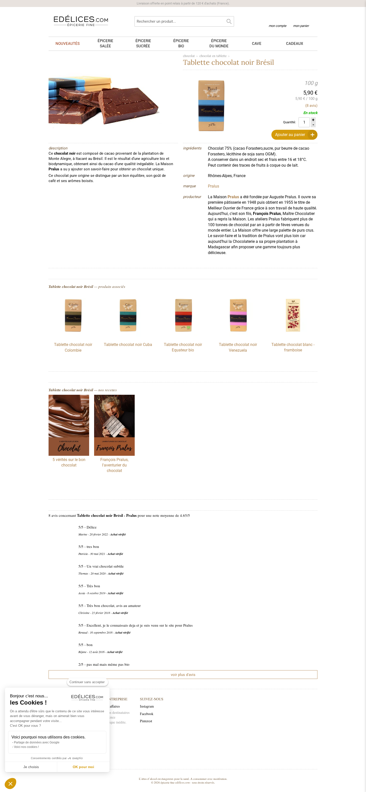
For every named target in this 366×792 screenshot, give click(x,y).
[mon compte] (277, 19)
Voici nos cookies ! (26, 747)
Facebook (146, 713)
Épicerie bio (181, 43)
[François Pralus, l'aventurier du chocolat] (114, 426)
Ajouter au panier (290, 134)
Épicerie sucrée (143, 43)
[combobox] (184, 21)
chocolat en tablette (213, 55)
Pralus (233, 197)
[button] (10, 784)
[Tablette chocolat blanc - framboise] (293, 335)
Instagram (147, 706)
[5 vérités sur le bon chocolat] (69, 426)
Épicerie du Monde (219, 43)
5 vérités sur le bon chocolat (69, 462)
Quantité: (289, 122)
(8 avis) (311, 105)
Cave (256, 43)
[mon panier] (301, 20)
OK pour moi (83, 767)
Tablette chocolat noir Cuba (128, 344)
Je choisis (31, 767)
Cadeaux (294, 43)
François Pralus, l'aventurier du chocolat (114, 465)
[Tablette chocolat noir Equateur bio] (183, 335)
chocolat (189, 55)
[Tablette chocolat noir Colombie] (73, 335)
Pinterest (146, 721)
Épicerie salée (105, 43)
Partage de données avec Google (37, 742)
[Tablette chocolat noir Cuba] (128, 335)
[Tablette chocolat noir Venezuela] (238, 335)
